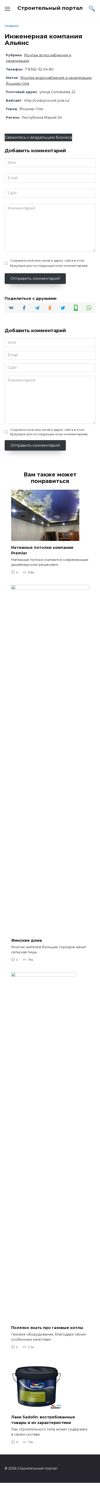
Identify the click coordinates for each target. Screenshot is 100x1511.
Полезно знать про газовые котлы (47, 1327)
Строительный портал (50, 8)
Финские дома (26, 940)
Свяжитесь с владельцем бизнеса (38, 137)
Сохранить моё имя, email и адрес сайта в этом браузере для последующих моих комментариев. (49, 263)
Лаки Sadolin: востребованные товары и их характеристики (43, 1420)
